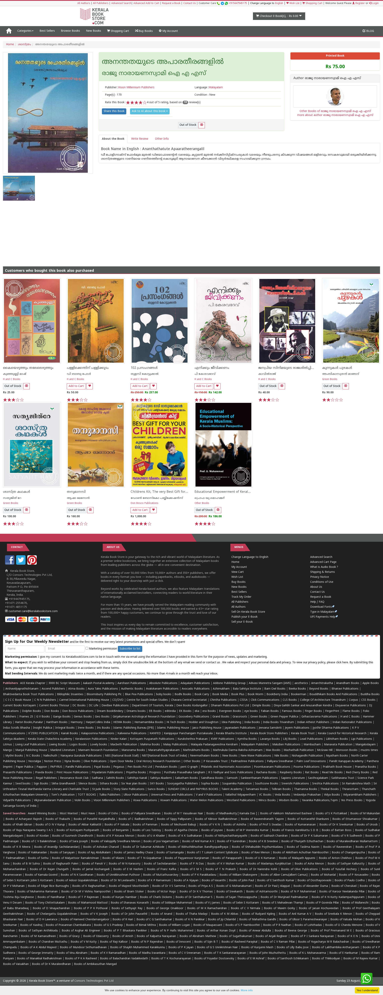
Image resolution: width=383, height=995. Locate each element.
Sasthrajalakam (318, 778)
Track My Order (241, 597)
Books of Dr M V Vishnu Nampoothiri (86, 891)
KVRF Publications (222, 739)
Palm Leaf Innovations (311, 761)
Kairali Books (69, 733)
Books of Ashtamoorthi (261, 891)
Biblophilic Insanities (70, 694)
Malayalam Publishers (255, 744)
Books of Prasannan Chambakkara (68, 925)
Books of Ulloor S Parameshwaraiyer (303, 919)
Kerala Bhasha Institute (231, 733)
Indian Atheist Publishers (313, 722)
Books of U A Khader (151, 836)
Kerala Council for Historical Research (342, 733)
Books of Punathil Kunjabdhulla (94, 819)
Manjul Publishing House (31, 750)
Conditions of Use (321, 582)
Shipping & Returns (322, 572)
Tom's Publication (63, 795)
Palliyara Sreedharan (280, 761)
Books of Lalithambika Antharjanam (335, 947)
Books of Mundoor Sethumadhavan (83, 947)
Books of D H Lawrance (41, 919)
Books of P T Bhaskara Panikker (125, 930)
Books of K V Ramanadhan (108, 953)
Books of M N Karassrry (124, 863)
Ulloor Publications (136, 795)
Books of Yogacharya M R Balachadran (323, 942)
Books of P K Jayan (181, 947)
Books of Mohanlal (323, 875)
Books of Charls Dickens (156, 897)
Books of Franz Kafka (161, 869)
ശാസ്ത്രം (24, 44)
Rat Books (312, 772)
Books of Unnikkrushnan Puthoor (118, 875)
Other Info (162, 139)
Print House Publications (72, 772)
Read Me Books (332, 772)
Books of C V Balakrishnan (39, 841)
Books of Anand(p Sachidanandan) (57, 847)
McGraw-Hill (325, 750)
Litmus (7, 744)
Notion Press (52, 761)
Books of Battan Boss (336, 830)
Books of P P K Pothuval (91, 908)
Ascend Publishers (53, 689)
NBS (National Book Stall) (122, 756)
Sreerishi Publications (295, 783)
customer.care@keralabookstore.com (33, 611)
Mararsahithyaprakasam (164, 750)
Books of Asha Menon (309, 863)
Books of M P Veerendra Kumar (247, 830)
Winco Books (267, 800)
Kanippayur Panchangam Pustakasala (188, 733)
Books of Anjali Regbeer (271, 936)
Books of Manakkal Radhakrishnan (39, 958)
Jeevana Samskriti (270, 728)
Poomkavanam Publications (272, 767)
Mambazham (312, 744)
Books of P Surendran (231, 841)
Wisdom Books (289, 800)
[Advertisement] (191, 230)
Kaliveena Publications (131, 733)
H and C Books (11, 379)
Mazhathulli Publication (299, 750)
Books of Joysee (212, 830)
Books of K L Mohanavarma (307, 953)
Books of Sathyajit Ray (127, 908)
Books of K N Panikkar (190, 919)
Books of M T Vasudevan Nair (183, 813)
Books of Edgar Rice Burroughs (48, 886)
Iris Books (103, 728)
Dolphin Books (31, 711)
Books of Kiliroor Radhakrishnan (216, 819)
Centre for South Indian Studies (147, 700)
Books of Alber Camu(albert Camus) (284, 875)
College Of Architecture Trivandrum (323, 700)
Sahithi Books (115, 778)
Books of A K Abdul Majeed (38, 947)
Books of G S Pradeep (108, 925)
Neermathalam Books (204, 756)
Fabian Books (270, 711)
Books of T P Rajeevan (83, 897)
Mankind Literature (62, 750)
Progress (155, 772)
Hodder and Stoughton (203, 722)
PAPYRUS (56, 767)
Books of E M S (191, 869)
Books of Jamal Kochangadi (90, 869)
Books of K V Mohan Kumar (225, 863)
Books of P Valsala (117, 824)
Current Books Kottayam (19, 705)
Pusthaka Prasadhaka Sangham (184, 772)
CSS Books (368, 700)
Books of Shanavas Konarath (130, 903)
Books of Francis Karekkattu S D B (295, 830)
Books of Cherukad (343, 886)
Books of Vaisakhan (16, 964)
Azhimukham (221, 689)
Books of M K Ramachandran (207, 908)
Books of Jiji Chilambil (222, 919)
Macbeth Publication (123, 744)
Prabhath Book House (337, 767)
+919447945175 (238, 3)
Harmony (77, 722)
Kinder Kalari (119, 739)
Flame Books (351, 711)
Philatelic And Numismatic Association (226, 767)
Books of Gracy (69, 936)
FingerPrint (332, 711)
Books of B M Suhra (26, 863)
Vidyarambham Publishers (359, 795)
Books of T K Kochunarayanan (171, 958)
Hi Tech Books (176, 722)
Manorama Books (133, 750)
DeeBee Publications (115, 705)
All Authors (83, 3)
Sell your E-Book (242, 622)
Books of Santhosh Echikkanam (288, 958)
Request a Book (171, 3)
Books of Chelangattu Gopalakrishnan (52, 914)
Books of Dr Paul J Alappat (272, 886)
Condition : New (204, 95)
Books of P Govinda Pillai (322, 903)
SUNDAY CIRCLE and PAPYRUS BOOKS (193, 789)
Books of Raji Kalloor (114, 942)
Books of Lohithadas (308, 925)
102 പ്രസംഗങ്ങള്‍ (144, 368)
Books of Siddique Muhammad (172, 903)
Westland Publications (241, 800)
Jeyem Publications (297, 728)
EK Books (185, 711)
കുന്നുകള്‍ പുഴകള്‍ (337, 368)
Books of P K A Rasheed (81, 958)
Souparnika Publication (237, 783)
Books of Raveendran (337, 847)
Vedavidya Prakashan (307, 795)
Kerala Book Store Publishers (269, 733)
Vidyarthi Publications (17, 800)
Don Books (51, 711)
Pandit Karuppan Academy (346, 761)
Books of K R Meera (16, 847)
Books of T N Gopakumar (144, 858)
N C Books (33, 756)
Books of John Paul (241, 880)
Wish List (294, 3)
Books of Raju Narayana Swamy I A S (28, 830)
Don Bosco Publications (144, 503)
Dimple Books (261, 705)
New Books (93, 31)
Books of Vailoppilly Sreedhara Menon (115, 841)
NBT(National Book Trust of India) (164, 756)
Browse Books (70, 31)
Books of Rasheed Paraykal (239, 942)
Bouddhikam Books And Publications (333, 694)
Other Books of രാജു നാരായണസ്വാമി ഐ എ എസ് (335, 111)
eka (197, 711)
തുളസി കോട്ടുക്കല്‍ (145, 374)
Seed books (23, 783)
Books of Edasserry (96, 936)
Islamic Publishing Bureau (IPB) (133, 728)
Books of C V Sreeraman (185, 953)
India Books (252, 722)
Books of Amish (122, 936)
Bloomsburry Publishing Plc (104, 694)
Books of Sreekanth (229, 891)
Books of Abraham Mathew (198, 936)
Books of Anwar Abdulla (255, 930)
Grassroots (240, 716)
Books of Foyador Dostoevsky (214, 958)
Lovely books (98, 744)
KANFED (155, 733)
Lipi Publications (361, 739)
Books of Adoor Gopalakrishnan (77, 880)
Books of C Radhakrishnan (135, 819)
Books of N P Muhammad (298, 891)
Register (360, 3)
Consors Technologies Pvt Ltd (94, 981)
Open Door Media (121, 761)
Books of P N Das (192, 863)
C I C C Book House (18, 700)
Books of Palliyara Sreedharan (141, 813)
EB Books (155, 711)
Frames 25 (26, 716)
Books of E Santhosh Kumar (275, 880)
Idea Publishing (231, 722)
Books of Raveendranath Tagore (262, 819)
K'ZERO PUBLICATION (43, 733)
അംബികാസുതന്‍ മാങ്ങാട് (340, 374)
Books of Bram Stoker (129, 891)
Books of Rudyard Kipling (258, 914)
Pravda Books (44, 772)
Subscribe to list (130, 649)
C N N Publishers (45, 700)
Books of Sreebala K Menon (333, 914)
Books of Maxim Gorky (279, 908)
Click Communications (265, 700)
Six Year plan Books (134, 783)
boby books (163, 694)
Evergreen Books (230, 711)
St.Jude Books (101, 789)
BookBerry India (277, 694)
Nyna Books (72, 761)
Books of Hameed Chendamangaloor (85, 919)
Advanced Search (121, 3)
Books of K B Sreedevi (263, 841)
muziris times (369, 750)
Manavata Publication (338, 744)
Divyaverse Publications (350, 705)
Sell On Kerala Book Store (248, 612)
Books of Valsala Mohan (346, 919)
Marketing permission (102, 649)
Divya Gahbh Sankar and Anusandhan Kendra (303, 705)
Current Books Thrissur (54, 705)
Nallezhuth (50, 756)
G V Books (43, 716)
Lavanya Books (270, 739)
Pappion (42, 767)
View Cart (237, 572)
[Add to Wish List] (89, 386)
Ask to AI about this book (149, 111)
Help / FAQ (317, 602)
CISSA (244, 700)
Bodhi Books (183, 694)
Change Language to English (249, 557)
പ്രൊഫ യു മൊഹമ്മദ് (209, 498)
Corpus (353, 700)
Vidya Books (332, 795)
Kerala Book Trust (303, 733)
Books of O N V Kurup (50, 824)
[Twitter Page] (21, 564)
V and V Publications (209, 795)
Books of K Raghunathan (88, 886)
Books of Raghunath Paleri (60, 863)
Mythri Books (14, 756)
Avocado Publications (196, 689)
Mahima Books (150, 744)
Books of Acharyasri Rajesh (24, 819)
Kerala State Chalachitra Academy (50, 739)
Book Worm (255, 694)
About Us (316, 587)
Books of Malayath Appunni (297, 858)
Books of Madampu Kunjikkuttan (269, 863)
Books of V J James (207, 903)
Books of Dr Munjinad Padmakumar (284, 897)
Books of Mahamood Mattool (88, 903)
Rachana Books (266, 772)
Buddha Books (370, 694)
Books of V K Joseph (94, 914)
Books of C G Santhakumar (154, 919)
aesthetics (301, 683)
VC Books (265, 795)
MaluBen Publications (286, 744)
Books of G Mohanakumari (234, 886)
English (279, 3)
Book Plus (237, 694)
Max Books (273, 750)
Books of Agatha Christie (181, 830)
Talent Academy (231, 789)
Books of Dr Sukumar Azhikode (143, 847)
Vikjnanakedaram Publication (52, 800)
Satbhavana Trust (342, 778)
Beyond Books (318, 689)
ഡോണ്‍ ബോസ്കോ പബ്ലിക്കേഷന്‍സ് (157, 498)
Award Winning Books (42, 813)
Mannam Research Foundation (98, 750)
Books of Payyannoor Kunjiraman (187, 858)
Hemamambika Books (148, 722)
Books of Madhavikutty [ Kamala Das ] (231, 813)
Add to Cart (76, 386)
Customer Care (223, 3)
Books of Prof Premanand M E (331, 930)
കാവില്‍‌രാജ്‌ (267, 374)
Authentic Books (132, 689)
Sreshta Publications (325, 783)
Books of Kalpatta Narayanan (156, 936)
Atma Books (76, 689)
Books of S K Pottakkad (331, 813)
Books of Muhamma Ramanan (37, 891)
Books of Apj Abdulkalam (94, 852)
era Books (209, 711)
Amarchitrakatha (322, 683)
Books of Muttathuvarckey (160, 875)
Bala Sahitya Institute (247, 689)
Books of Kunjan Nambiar (119, 897)
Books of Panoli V (93, 863)
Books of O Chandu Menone (343, 925)
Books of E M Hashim (128, 869)
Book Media (220, 694)
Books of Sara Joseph (74, 841)
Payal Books (102, 767)
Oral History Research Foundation (158, 761)
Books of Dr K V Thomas (196, 891)
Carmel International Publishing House (84, 700)
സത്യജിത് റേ (12, 498)
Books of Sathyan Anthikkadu (38, 930)
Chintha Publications (223, 700)
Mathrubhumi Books (196, 750)
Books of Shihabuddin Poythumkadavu (257, 847)
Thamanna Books (305, 789)
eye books (251, 711)
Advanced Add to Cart (146, 3)
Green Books (329, 379)
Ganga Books (62, 716)
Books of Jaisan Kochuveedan (319, 908)
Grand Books (220, 716)
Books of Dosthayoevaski (314, 880)
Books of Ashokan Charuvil (101, 847)
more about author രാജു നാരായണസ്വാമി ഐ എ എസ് (335, 115)
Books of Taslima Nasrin (303, 847)
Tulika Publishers (109, 795)
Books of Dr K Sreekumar (336, 824)
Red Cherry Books (357, 772)
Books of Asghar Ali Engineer (81, 930)
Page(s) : (113, 95)
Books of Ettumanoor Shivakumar (354, 819)
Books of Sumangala (170, 852)
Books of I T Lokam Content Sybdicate (212, 852)
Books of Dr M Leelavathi (118, 880)
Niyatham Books (337, 756)
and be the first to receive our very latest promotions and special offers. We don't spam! (95, 642)
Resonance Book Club (74, 778)
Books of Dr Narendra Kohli (258, 869)
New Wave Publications (256, 756)
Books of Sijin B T (206, 942)
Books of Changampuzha (348, 852)
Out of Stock (188, 125)
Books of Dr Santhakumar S (194, 897)
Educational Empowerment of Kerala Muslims (229, 492)
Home (10, 44)
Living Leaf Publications (30, 744)
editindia (170, 711)
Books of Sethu (38, 858)
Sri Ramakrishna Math (356, 783)
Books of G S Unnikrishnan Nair (217, 947)
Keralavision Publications (91, 739)
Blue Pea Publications (139, 694)
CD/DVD (117, 700)
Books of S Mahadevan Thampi (282, 903)
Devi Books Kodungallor (192, 705)
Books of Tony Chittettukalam (45, 903)
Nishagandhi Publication (307, 756)
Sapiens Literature (293, 778)
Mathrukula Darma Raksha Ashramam (238, 750)
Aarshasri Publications (131, 683)
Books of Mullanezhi (355, 903)
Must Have (88, 813)
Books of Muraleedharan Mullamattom (352, 841)
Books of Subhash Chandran (269, 836)
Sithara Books (109, 783)
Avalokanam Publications (162, 689)
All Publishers (100, 3)
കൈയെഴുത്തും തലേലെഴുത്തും (28, 368)
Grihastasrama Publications (319, 716)
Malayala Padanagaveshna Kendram (214, 744)
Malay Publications (175, 744)
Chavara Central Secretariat (189, 700)
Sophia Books (210, 783)
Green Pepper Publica (284, 716)
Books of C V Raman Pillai (278, 942)
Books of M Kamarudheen (38, 936)
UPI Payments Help (322, 617)
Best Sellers (47, 31)
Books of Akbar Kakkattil (84, 824)
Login (375, 3)
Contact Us (189, 3)
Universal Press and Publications (172, 795)
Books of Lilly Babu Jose (293, 947)
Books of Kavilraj (31, 925)
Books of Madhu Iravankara (147, 953)
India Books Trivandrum (278, 722)
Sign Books (41, 783)
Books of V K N (209, 824)
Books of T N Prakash (220, 869)
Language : (208, 87)
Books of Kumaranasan (300, 824)
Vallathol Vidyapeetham (240, 795)
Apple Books (370, 683)
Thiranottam (350, 789)
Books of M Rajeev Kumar (360, 958)
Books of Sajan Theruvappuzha (236, 897)
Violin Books (82, 800)
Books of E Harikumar (343, 953)
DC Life (93, 705)
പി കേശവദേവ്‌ (204, 374)
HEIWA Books (122, 722)
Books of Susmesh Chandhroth (72, 836)
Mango (7, 750)
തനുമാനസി (76, 492)
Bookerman (298, 694)
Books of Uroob (366, 824)
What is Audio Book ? (324, 567)
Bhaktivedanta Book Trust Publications (28, 694)
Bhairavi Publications (345, 689)
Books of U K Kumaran (260, 858)
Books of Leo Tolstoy (146, 830)
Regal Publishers (46, 778)
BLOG (369, 31)
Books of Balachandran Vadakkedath (124, 958)
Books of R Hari (123, 919)
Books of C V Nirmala (245, 908)
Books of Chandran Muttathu (48, 942)
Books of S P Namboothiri (242, 925)
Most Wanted (69, 813)
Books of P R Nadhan (277, 925)
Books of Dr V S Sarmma (168, 886)
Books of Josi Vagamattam (161, 841)
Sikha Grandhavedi (63, 783)
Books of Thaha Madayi (191, 914)
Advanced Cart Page (323, 562)
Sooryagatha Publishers (182, 783)
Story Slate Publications (129, 789)
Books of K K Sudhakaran (185, 836)
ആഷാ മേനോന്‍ (78, 498)
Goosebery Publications (194, 716)
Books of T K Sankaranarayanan (225, 953)
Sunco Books (156, 789)
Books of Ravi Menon (255, 852)
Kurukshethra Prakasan (193, 739)
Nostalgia (34, 761)
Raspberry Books (291, 772)
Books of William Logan (174, 925)
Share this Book (114, 111)
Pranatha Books (365, 767)
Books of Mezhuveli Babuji (178, 824)
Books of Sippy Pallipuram (174, 819)
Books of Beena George (291, 930)
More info (247, 990)
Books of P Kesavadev (353, 875)
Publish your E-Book (244, 617)
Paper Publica (24, 767)
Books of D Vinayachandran (51, 908)
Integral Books (65, 728)
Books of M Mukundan (365, 813)
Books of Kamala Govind (41, 875)
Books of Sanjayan (62, 852)
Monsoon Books (346, 750)
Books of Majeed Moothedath (129, 886)
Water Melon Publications (206, 800)
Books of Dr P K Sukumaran (309, 836)
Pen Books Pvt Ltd (139, 767)
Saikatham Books (186, 778)
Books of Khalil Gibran (17, 824)
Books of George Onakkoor (164, 908)
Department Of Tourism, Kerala (152, 705)
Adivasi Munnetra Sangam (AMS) (270, 683)
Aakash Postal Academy (99, 683)
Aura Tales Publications (103, 689)
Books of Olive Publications (299, 869)
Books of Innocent (178, 942)
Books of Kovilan (38, 836)
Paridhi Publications (78, 767)
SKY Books (157, 783)
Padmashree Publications (247, 761)
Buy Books (145, 31)
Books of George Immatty (35, 953)
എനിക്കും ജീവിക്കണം (211, 368)
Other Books (201, 503)
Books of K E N (348, 936)
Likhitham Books (337, 739)
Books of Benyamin (116, 830)
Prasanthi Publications (17, 772)
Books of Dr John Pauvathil (129, 914)
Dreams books (136, 711)
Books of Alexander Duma (310, 886)
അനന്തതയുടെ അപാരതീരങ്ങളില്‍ (163, 62)
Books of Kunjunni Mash (257, 947)
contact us (213, 662)
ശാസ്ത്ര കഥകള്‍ (16, 492)
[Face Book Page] (10, 564)
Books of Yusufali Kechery (339, 869)
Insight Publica (42, 728)
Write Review (139, 139)
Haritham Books (56, 722)
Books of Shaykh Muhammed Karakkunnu (137, 947)
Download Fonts (321, 607)
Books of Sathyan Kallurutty (346, 863)
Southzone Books (266, 783)
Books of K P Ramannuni (154, 880)
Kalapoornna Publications (97, 733)
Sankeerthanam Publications (259, 778)
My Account (170, 31)
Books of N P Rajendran (147, 942)
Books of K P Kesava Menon (115, 836)
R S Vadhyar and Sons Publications (230, 772)
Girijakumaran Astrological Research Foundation (144, 716)
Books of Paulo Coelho (350, 880)
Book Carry (201, 694)
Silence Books (87, 783)
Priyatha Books (136, 772)
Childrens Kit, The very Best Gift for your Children (169, 492)
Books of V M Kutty (84, 942)
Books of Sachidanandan (160, 863)
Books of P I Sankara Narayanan (312, 936)
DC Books (79, 705)
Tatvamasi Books (257, 789)
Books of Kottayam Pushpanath (77, 830)
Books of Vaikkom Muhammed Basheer (286, 813)
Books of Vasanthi (214, 880)
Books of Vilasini (113, 858)
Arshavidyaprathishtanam (21, 689)
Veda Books (282, 795)
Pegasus (118, 767)
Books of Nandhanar (51, 897)
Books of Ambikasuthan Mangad (95, 964)
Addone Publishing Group (229, 683)
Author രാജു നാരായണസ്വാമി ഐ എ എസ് (327, 78)
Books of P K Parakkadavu (199, 875)
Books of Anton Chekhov (335, 858)
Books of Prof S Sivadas (265, 824)
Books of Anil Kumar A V (198, 841)
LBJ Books (290, 739)
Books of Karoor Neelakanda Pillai (341, 891)
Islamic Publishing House (173, 728)
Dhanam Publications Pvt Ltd (230, 705)
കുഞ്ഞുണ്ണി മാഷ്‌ (14, 374)
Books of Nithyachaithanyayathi (226, 836)
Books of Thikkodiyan (326, 958)
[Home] (8, 31)
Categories (24, 31)
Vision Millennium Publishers (112, 800)
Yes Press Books (351, 800)
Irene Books (86, 728)
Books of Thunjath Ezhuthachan (302, 841)
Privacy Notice (319, 577)
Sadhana (97, 778)
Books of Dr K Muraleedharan (51, 964)
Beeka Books (297, 689)
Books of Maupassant (207, 925)
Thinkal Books (329, 789)
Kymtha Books (247, 739)
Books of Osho (108, 813)
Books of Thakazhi (57, 819)
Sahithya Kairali (137, 778)
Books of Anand (161, 914)
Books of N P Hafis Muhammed (172, 930)
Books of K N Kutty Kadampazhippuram (338, 897)
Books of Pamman (145, 824)
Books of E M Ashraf (250, 958)
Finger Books (313, 711)
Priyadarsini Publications (107, 772)
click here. (342, 662)
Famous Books (292, 711)
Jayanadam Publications (240, 728)
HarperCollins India (98, 722)
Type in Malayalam (322, 612)
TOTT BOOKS (87, 795)
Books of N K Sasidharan (77, 875)
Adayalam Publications (195, 683)
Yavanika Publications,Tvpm (320, 800)
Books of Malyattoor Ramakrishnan (75, 858)
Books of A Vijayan (186, 880)
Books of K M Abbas (225, 914)
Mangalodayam (365, 744)
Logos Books (78, 744)
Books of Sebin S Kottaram (241, 903)
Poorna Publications (306, 767)
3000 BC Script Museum (64, 683)
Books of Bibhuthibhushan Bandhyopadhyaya (198, 847)
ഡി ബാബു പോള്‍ (79, 374)
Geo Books (102, 716)
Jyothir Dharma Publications (331, 728)
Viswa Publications (145, 800)
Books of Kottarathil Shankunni (308, 819)
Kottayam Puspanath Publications (152, 739)
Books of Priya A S (200, 886)
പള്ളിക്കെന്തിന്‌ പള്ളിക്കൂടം (88, 368)
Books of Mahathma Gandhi (257, 919)
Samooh (232, 778)
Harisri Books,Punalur (29, 722)
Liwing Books (57, 744)
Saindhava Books (212, 778)
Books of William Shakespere (238, 875)
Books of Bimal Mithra (141, 925)
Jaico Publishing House (206, 728)
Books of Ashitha (234, 824)
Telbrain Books (281, 789)
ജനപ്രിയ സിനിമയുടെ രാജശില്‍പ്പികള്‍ (288, 368)
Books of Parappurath (227, 858)
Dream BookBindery (110, 711)
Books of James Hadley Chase (133, 852)
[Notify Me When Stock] (201, 125)
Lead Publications (311, 739)
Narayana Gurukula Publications (81, 756)
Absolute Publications (163, 683)
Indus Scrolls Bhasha (16, 728)
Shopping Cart (313, 3)
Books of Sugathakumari (235, 936)
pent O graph (189, 767)
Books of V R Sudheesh (346, 836)
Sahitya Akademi (161, 778)
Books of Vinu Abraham (71, 953)
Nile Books (281, 756)
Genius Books (83, 716)
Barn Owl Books (274, 689)
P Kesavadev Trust (215, 761)
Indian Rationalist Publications (352, 722)
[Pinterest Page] (32, 564)
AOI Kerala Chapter (32, 683)
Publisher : (129, 87)
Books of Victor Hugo (161, 891)
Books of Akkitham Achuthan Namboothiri (301, 852)
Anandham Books (347, 683)
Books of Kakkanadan (32, 852)
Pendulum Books (166, 767)
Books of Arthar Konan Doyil (216, 930)
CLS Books (290, 700)
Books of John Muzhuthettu (267, 953)
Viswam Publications (173, 800)
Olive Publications (95, 761)
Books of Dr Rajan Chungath (49, 869)
